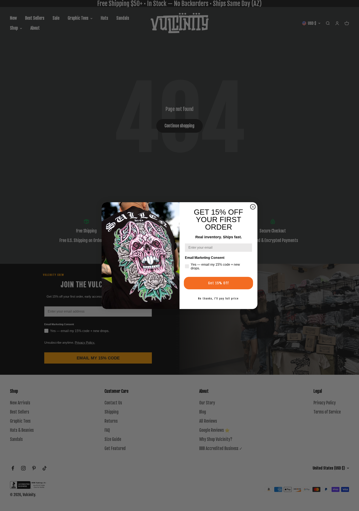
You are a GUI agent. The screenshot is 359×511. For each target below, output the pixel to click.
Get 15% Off (218, 283)
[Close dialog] (252, 206)
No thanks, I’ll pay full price (218, 298)
